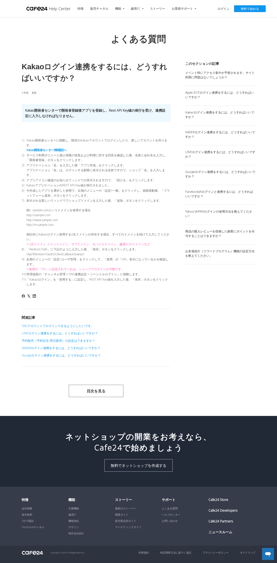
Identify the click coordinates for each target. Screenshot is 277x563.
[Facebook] (23, 296)
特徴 (80, 8)
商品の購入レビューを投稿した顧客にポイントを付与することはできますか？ (220, 233)
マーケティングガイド (128, 527)
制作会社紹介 (76, 533)
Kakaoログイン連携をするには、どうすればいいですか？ (219, 114)
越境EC (135, 8)
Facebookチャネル (33, 527)
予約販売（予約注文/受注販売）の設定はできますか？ (58, 341)
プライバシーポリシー (216, 552)
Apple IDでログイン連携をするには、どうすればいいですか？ (219, 94)
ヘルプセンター (171, 514)
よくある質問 (170, 508)
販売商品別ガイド (125, 521)
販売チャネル (99, 8)
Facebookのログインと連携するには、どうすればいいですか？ (219, 194)
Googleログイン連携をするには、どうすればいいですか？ (220, 174)
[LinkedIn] (34, 296)
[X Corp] (29, 296)
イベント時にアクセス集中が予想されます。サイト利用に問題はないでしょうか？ (220, 75)
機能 (118, 8)
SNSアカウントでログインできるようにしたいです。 (58, 326)
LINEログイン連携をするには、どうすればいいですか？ (220, 154)
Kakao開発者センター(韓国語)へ (46, 150)
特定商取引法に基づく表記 (175, 552)
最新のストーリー (125, 508)
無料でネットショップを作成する (138, 465)
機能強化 (73, 521)
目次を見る (96, 390)
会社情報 (27, 508)
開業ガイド (121, 514)
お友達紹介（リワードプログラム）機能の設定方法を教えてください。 (220, 253)
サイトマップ (248, 552)
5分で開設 (28, 521)
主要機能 (73, 508)
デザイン (73, 527)
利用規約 (143, 552)
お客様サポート (182, 8)
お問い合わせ (170, 521)
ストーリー (157, 8)
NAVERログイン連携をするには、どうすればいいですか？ (220, 134)
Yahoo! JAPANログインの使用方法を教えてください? (218, 213)
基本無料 (27, 514)
